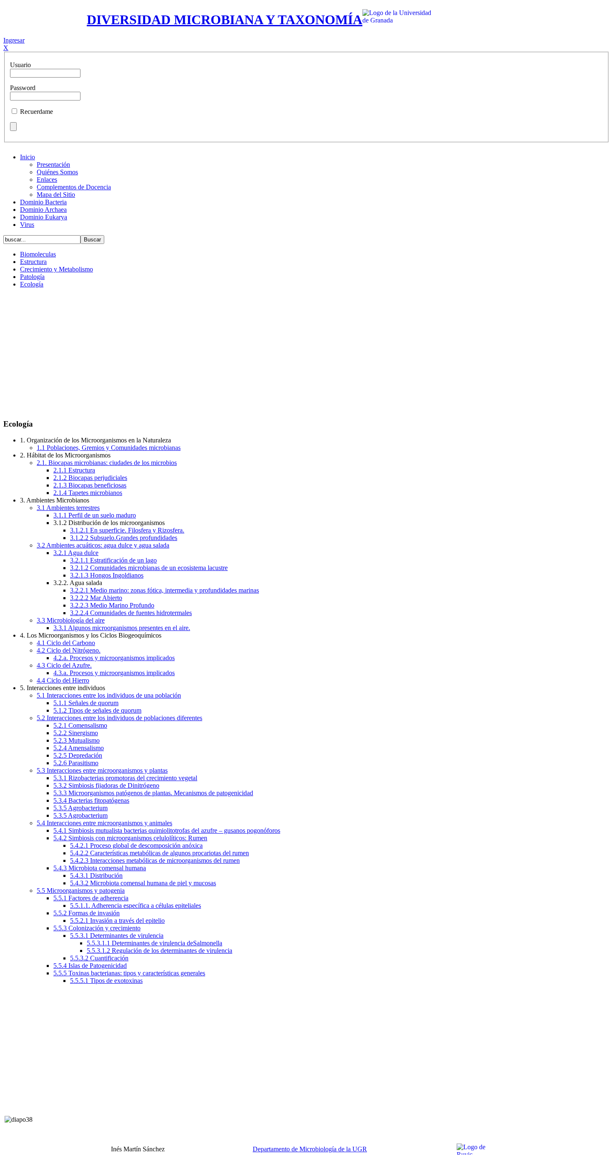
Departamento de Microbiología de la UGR (310, 1149)
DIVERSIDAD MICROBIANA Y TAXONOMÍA (224, 19)
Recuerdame (36, 111)
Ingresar (14, 40)
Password (22, 87)
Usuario (20, 64)
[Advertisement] (306, 353)
